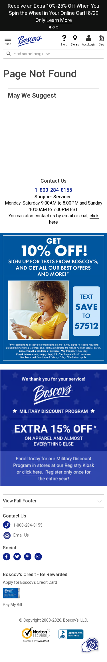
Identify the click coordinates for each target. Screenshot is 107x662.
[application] (89, 645)
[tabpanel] (53, 12)
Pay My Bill (12, 604)
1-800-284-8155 (53, 190)
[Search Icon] (8, 53)
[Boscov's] (30, 40)
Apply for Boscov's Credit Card (30, 582)
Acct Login (89, 44)
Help (64, 44)
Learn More (59, 20)
